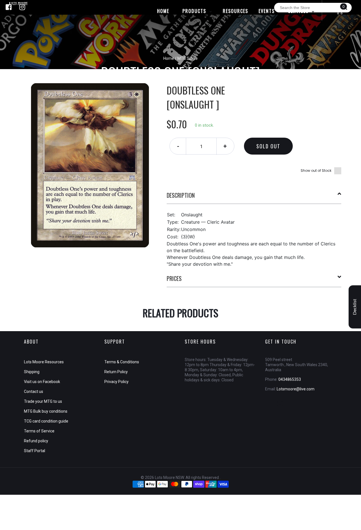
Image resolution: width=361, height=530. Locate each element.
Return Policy (116, 372)
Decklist (355, 307)
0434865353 (289, 379)
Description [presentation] (181, 195)
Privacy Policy (116, 381)
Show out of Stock (316, 170)
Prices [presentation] (174, 278)
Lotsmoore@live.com (295, 389)
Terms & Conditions (121, 362)
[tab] (254, 197)
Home (168, 58)
